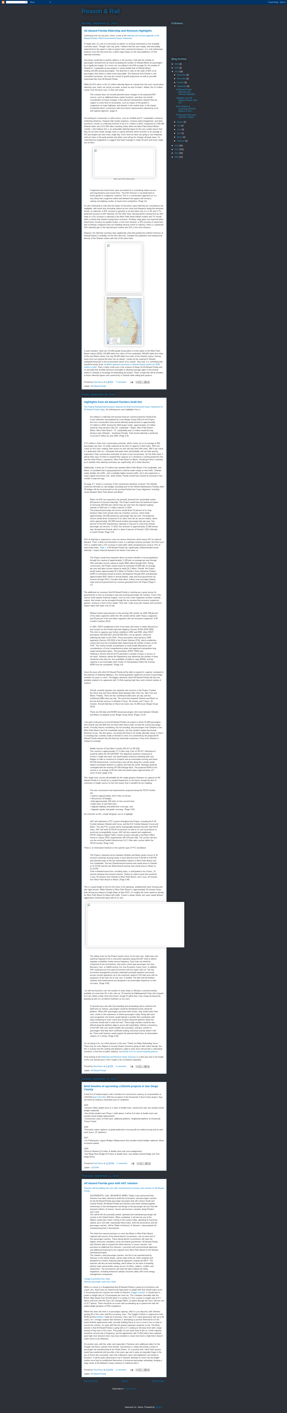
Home (125, 1381)
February (181, 141)
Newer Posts (91, 1381)
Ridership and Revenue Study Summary (118, 1057)
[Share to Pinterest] (148, 382)
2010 (177, 157)
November (181, 78)
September (182, 86)
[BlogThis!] (139, 382)
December (181, 75)
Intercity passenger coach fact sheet (100, 1282)
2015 (177, 68)
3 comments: (122, 1066)
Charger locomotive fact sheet (97, 1279)
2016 (177, 64)
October (180, 82)
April (179, 133)
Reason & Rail (101, 11)
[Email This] (137, 382)
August (180, 122)
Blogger (158, 1407)
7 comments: (122, 382)
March (180, 137)
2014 (177, 71)
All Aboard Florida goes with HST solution (111, 1183)
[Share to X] (142, 382)
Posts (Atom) (130, 1389)
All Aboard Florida (98, 386)
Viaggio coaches (138, 1292)
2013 (177, 145)
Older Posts (158, 1381)
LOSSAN (95, 1167)
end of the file (99, 1097)
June (179, 129)
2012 (177, 149)
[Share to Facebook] (145, 382)
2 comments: (123, 1163)
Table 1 (103, 547)
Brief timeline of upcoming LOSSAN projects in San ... (185, 108)
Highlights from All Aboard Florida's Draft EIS (113, 401)
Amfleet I (100, 1317)
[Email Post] (131, 382)
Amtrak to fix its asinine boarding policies (140, 1051)
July (179, 125)
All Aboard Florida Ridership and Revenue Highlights (118, 30)
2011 (177, 153)
